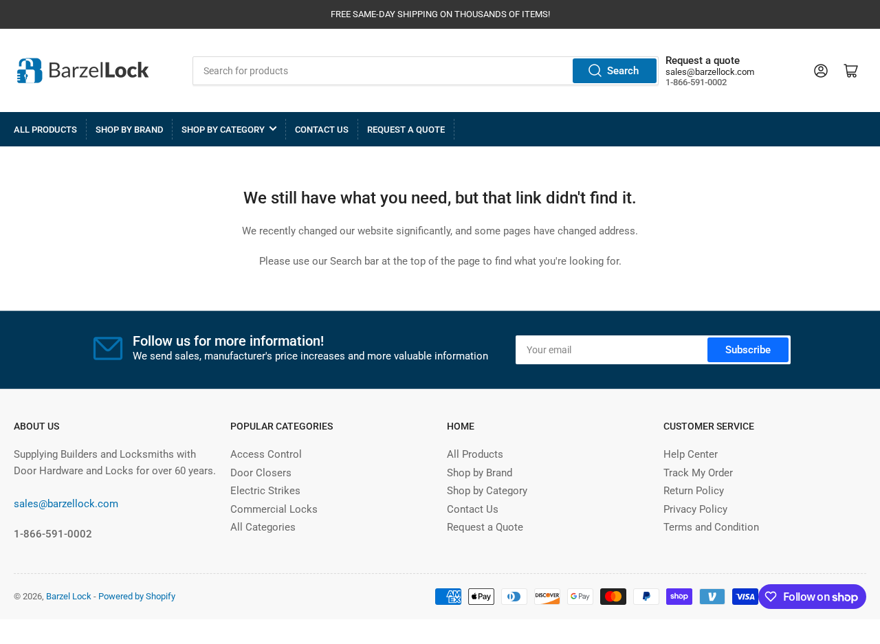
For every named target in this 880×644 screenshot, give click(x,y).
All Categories (263, 527)
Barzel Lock (68, 596)
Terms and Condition (711, 527)
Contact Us (322, 129)
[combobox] (425, 70)
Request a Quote (406, 129)
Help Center (690, 454)
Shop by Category (223, 129)
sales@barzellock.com (710, 72)
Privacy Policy (695, 509)
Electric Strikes (265, 491)
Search (623, 71)
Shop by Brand (129, 129)
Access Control (266, 454)
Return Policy (693, 491)
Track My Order (698, 473)
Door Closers (261, 473)
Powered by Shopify (136, 596)
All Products (45, 129)
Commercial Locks (274, 509)
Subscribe (748, 350)
